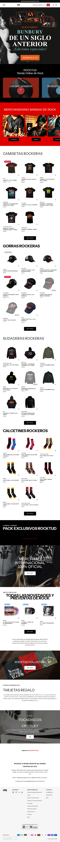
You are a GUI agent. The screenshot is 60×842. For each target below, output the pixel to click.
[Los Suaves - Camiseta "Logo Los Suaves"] (30, 156)
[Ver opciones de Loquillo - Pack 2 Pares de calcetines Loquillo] (18, 415)
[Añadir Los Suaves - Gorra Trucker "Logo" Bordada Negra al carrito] (37, 230)
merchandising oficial (29, 745)
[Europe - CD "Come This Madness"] (48, 575)
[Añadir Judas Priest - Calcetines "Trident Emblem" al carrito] (55, 439)
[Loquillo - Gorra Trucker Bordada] (11, 222)
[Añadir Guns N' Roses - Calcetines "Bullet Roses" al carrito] (37, 439)
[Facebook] (16, 756)
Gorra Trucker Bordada (10, 235)
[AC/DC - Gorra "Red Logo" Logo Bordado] (30, 272)
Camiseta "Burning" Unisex (29, 193)
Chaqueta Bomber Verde (47, 329)
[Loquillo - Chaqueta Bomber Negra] (48, 341)
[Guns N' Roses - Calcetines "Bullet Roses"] (30, 432)
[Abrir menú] (4, 5)
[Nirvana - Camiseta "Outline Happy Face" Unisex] (48, 132)
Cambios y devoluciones (33, 762)
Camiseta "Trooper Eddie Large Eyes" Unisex (10, 168)
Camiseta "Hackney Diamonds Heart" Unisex (10, 193)
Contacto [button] (49, 754)
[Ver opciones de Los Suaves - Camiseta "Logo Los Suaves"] (37, 164)
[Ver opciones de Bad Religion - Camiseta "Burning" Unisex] (37, 188)
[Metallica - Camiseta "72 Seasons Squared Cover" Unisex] (48, 156)
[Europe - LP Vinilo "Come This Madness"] (30, 575)
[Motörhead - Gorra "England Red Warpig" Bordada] (48, 247)
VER (30, 700)
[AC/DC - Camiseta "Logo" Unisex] (11, 132)
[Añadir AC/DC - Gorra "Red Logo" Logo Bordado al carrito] (37, 279)
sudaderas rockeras (36, 741)
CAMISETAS (14, 103)
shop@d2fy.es (49, 756)
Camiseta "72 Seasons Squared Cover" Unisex (46, 168)
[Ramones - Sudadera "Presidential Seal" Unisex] (30, 341)
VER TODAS (30, 202)
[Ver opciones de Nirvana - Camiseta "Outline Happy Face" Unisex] (55, 139)
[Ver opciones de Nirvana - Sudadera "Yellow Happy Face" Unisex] (18, 348)
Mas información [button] (32, 754)
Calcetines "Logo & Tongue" (29, 469)
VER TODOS (30, 292)
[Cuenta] (53, 5)
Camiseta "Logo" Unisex (10, 144)
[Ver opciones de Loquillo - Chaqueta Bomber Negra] (55, 348)
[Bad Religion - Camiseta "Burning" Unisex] (30, 181)
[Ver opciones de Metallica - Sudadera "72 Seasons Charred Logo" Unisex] (37, 324)
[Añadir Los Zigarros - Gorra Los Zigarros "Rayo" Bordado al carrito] (18, 254)
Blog (28, 781)
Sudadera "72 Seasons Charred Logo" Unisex (28, 328)
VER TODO (30, 537)
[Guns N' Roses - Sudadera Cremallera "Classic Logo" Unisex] (30, 366)
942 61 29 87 (49, 759)
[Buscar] (48, 5)
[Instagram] (13, 756)
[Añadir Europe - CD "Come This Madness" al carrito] (55, 582)
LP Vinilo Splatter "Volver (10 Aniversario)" (11, 587)
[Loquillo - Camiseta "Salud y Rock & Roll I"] (30, 132)
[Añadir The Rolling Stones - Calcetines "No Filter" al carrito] (55, 415)
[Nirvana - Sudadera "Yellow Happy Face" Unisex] (11, 341)
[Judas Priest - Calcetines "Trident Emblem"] (48, 432)
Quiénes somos (31, 775)
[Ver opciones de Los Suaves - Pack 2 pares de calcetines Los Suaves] (37, 415)
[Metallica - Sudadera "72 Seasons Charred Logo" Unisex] (30, 317)
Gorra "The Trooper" (9, 284)
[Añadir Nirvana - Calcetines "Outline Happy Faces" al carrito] (18, 464)
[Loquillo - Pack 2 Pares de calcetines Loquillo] (11, 407)
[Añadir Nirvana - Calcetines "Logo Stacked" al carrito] (18, 439)
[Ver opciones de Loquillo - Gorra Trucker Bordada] (18, 230)
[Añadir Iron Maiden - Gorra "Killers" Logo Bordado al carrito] (37, 254)
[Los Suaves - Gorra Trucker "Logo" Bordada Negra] (30, 222)
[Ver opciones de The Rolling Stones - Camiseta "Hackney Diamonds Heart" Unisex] (18, 188)
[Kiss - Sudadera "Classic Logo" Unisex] (11, 366)
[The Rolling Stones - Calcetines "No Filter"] (48, 407)
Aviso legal (29, 767)
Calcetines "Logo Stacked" (11, 444)
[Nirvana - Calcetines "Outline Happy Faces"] (11, 456)
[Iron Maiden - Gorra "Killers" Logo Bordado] (30, 247)
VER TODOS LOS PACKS (30, 502)
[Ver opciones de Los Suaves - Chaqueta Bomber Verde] (55, 324)
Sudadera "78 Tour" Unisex (11, 329)
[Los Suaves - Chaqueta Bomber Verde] (48, 317)
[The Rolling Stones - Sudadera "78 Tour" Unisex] (11, 317)
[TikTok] (22, 756)
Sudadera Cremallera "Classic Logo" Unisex (28, 378)
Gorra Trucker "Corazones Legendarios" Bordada (48, 234)
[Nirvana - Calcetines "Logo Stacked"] (11, 432)
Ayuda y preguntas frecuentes (34, 756)
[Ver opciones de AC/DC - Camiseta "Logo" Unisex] (18, 139)
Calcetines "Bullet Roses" (29, 444)
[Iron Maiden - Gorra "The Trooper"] (11, 272)
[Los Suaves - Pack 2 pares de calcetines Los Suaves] (30, 407)
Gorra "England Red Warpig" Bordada (46, 259)
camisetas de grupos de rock (24, 741)
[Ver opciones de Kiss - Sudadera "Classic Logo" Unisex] (18, 373)
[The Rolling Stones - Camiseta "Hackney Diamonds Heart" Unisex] (11, 181)
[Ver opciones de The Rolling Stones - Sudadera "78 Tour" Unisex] (18, 324)
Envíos (28, 759)
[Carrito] (56, 5)
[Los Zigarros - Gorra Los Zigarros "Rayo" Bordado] (11, 247)
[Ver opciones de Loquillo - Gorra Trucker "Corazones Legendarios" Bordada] (55, 230)
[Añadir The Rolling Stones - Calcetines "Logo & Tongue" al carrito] (37, 464)
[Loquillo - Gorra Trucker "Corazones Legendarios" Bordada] (48, 222)
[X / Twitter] (19, 756)
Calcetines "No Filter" (46, 419)
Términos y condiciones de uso (34, 764)
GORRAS (36, 103)
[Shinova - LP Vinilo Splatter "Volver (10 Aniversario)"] (11, 575)
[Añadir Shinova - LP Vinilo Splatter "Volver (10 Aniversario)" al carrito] (18, 582)
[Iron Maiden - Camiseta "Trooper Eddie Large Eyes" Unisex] (11, 156)
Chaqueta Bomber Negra (47, 353)
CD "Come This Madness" (47, 587)
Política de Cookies (31, 773)
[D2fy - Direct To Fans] (18, 5)
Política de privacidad (32, 770)
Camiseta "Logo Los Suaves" (29, 168)
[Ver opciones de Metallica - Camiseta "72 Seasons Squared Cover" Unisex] (55, 164)
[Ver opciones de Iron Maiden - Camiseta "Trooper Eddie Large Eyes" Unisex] (18, 164)
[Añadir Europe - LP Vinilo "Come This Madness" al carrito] (37, 582)
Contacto (29, 778)
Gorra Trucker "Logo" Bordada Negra (28, 234)
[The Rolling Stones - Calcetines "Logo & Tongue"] (30, 456)
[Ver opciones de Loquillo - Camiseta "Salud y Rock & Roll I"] (37, 139)
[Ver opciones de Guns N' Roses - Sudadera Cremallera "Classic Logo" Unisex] (37, 373)
